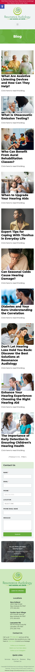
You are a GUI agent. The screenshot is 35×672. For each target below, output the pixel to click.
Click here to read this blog (13, 91)
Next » (24, 457)
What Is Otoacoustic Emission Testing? (16, 116)
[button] (2, 6)
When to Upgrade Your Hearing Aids (15, 196)
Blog (28, 659)
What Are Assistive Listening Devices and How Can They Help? (15, 81)
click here (11, 641)
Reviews (22, 659)
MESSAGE (6, 518)
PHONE (6, 491)
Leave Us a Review (17, 590)
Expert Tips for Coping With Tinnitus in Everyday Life (17, 235)
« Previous (11, 457)
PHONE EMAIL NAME (10, 509)
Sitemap (7, 668)
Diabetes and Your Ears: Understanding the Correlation (16, 310)
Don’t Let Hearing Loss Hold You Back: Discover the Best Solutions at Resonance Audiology (16, 355)
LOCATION (7, 500)
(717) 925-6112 (14, 608)
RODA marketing (29, 670)
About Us (15, 659)
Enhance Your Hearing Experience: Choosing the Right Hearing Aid (16, 397)
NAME (6, 472)
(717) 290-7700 (15, 628)
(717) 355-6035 (15, 618)
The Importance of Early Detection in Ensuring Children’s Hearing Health (16, 441)
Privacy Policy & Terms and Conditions (21, 668)
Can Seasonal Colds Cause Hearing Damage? (16, 275)
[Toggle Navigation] (17, 24)
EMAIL (6, 481)
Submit (17, 534)
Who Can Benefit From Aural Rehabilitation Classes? (14, 157)
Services (7, 659)
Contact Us (17, 661)
